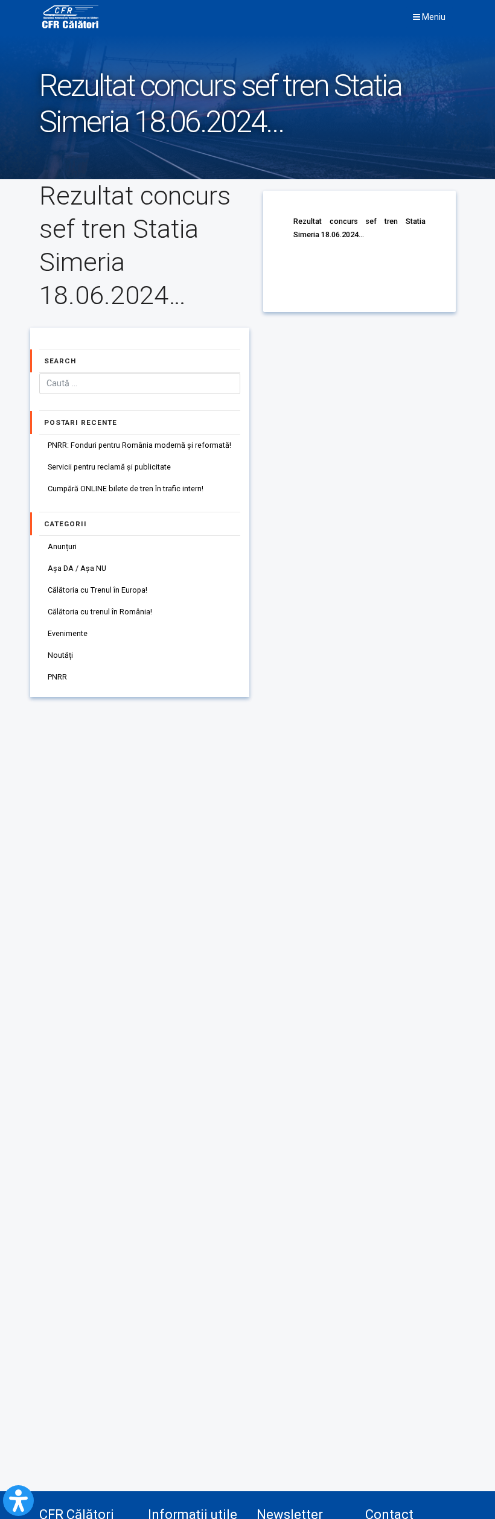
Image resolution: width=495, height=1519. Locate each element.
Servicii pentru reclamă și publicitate (109, 466)
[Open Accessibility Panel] (18, 1500)
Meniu (433, 17)
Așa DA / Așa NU (77, 568)
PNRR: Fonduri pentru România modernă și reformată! (139, 445)
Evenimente (68, 633)
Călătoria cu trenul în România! (100, 611)
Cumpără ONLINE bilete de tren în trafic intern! (125, 488)
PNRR (57, 676)
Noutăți (60, 655)
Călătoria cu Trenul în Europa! (97, 589)
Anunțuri (62, 546)
